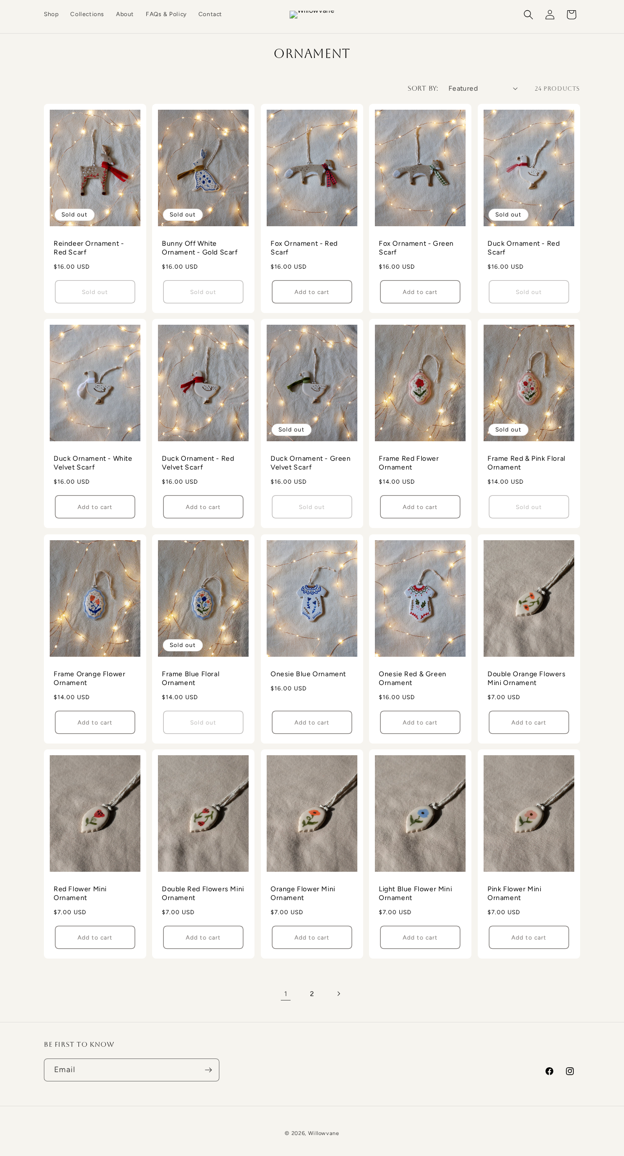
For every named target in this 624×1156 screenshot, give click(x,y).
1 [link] (286, 994)
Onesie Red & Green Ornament (413, 678)
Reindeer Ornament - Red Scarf (89, 247)
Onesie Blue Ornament (308, 674)
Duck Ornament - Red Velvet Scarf (198, 462)
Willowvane (323, 1133)
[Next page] (338, 993)
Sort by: (423, 88)
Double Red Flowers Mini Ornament (203, 893)
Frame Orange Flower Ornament (89, 678)
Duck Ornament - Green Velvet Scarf (311, 462)
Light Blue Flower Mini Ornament (415, 893)
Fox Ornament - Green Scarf (416, 247)
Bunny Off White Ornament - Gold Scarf (200, 247)
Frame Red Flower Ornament (409, 462)
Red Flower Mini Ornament (80, 893)
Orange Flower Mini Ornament (303, 893)
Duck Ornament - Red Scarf (524, 247)
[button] (528, 14)
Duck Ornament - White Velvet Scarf (93, 462)
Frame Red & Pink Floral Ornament (527, 462)
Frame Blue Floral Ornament (190, 678)
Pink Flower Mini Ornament (515, 893)
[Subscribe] (208, 1069)
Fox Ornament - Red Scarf (304, 247)
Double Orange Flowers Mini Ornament (527, 678)
